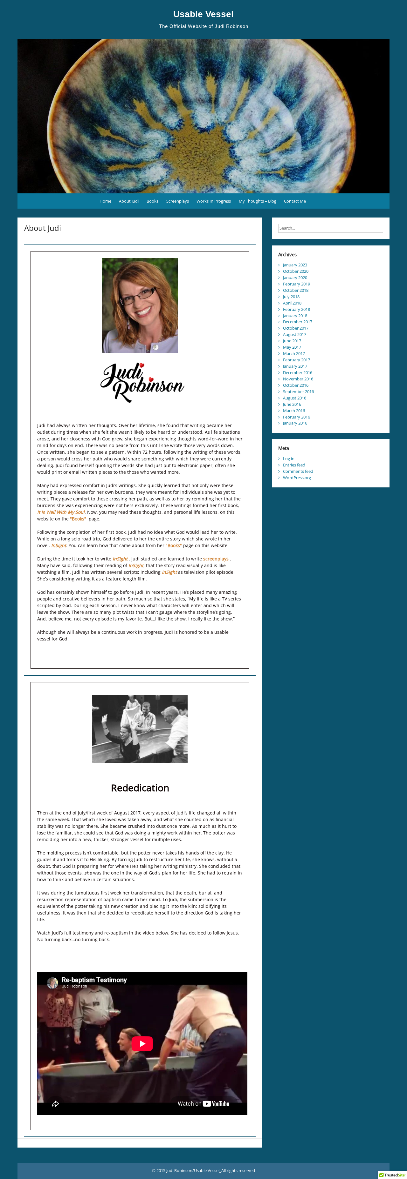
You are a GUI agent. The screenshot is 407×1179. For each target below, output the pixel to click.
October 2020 (295, 271)
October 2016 (295, 385)
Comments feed (298, 471)
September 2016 (298, 391)
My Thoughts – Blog (257, 201)
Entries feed (294, 465)
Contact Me (295, 201)
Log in (288, 458)
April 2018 (292, 303)
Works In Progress (214, 201)
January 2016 (295, 423)
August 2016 (294, 398)
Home (105, 201)
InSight (58, 545)
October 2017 (295, 328)
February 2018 (296, 309)
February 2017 (296, 360)
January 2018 (295, 315)
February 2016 (296, 417)
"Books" (78, 519)
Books (152, 201)
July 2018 (291, 296)
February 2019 (296, 284)
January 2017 (295, 366)
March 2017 (294, 353)
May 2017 (292, 347)
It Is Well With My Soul (61, 512)
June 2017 (292, 341)
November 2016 (298, 379)
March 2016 (294, 410)
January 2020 (295, 277)
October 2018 (295, 290)
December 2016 (297, 372)
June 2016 (292, 404)
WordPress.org (297, 477)
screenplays (216, 559)
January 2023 (295, 265)
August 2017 (294, 334)
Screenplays (177, 201)
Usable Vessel (203, 14)
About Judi (129, 201)
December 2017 (297, 322)
